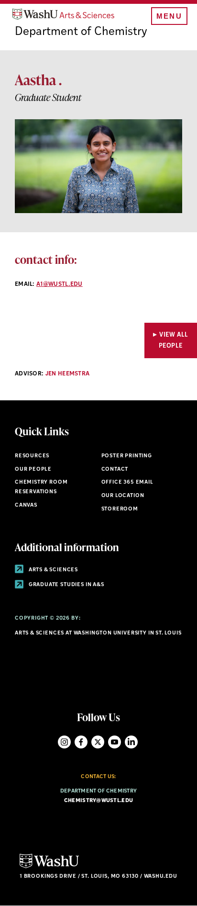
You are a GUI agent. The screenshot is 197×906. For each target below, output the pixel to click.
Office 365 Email (127, 482)
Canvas (26, 505)
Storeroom (119, 509)
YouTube (114, 742)
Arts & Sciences (52, 570)
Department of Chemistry (81, 32)
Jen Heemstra (67, 374)
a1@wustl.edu (59, 284)
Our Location (122, 495)
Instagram (64, 742)
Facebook (81, 742)
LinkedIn (131, 742)
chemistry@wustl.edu (98, 801)
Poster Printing (126, 456)
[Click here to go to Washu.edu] (49, 867)
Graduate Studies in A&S (65, 585)
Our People (33, 469)
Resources (32, 456)
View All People (173, 340)
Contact (115, 469)
